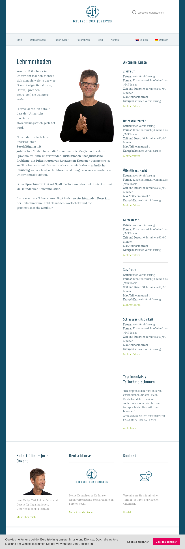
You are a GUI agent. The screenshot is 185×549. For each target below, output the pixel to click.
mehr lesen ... (131, 428)
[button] (94, 544)
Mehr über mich (26, 517)
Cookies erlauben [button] (166, 541)
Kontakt (128, 512)
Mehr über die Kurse (81, 512)
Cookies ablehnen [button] (138, 541)
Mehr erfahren (132, 106)
